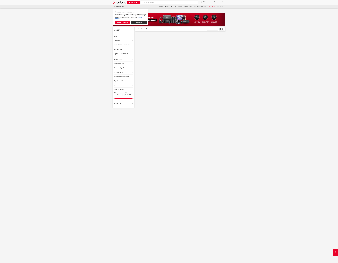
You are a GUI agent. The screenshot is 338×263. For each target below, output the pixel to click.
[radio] (220, 29)
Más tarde (139, 22)
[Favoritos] (154, 76)
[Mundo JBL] (172, 6)
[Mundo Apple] (167, 6)
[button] (203, 2)
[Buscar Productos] (195, 2)
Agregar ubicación (122, 22)
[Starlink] (161, 6)
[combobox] (169, 2)
